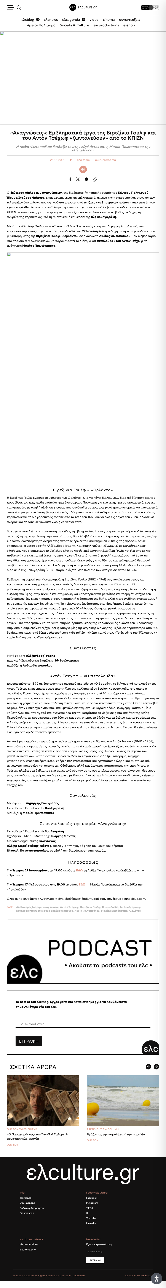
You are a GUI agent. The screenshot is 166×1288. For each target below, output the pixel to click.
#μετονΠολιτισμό (41, 25)
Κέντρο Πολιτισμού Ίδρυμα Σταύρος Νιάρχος (44, 910)
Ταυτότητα (25, 1197)
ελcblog (27, 19)
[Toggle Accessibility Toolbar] (156, 1278)
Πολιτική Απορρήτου (32, 1208)
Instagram (92, 1202)
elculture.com (28, 1249)
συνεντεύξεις (129, 19)
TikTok (89, 1208)
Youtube (91, 1218)
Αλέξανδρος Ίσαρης (28, 907)
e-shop (129, 25)
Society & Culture (74, 25)
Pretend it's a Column (103, 1129)
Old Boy (12, 1144)
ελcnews (51, 19)
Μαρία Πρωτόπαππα (114, 910)
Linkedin (91, 1223)
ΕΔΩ (79, 870)
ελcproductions (106, 25)
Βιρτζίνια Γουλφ (90, 907)
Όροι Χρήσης (27, 1202)
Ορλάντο (135, 910)
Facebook (91, 1197)
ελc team (83, 159)
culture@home (105, 159)
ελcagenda (71, 19)
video (94, 19)
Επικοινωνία (27, 1212)
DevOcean (79, 1275)
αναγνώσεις (50, 907)
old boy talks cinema (22, 1129)
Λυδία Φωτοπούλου (87, 910)
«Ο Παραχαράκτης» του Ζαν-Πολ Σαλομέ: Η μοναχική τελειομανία (37, 1136)
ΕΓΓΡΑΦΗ (29, 1041)
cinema (109, 19)
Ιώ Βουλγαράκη (130, 907)
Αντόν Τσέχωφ (69, 907)
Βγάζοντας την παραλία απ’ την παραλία (116, 1134)
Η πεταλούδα (110, 907)
